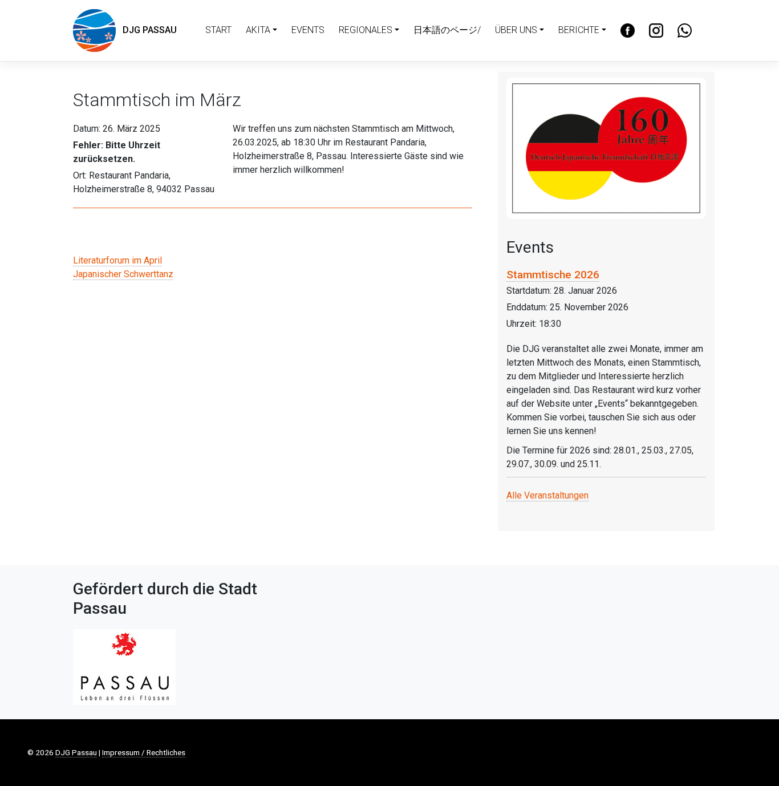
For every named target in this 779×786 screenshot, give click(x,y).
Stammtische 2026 (552, 274)
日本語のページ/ (447, 30)
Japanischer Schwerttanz (123, 274)
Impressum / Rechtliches (143, 752)
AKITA (258, 30)
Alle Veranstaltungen (547, 495)
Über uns (516, 30)
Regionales (365, 30)
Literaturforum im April (117, 260)
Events (307, 30)
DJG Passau (146, 30)
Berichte (578, 30)
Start (218, 30)
